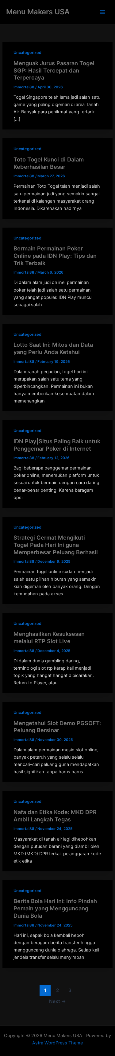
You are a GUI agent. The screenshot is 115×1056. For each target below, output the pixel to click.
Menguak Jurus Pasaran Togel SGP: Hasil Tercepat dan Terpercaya (53, 70)
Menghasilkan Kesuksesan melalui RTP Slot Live (49, 637)
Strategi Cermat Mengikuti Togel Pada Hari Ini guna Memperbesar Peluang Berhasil (55, 544)
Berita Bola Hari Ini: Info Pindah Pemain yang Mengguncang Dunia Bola (55, 908)
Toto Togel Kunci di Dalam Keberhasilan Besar (48, 163)
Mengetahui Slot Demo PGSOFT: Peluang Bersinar (57, 727)
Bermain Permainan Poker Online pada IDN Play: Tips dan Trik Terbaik (55, 255)
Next (57, 1001)
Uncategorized (27, 52)
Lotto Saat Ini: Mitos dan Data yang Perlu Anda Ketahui (53, 348)
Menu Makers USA (38, 11)
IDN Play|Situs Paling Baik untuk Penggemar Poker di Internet (56, 445)
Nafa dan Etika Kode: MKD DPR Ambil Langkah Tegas (55, 816)
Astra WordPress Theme (57, 1043)
